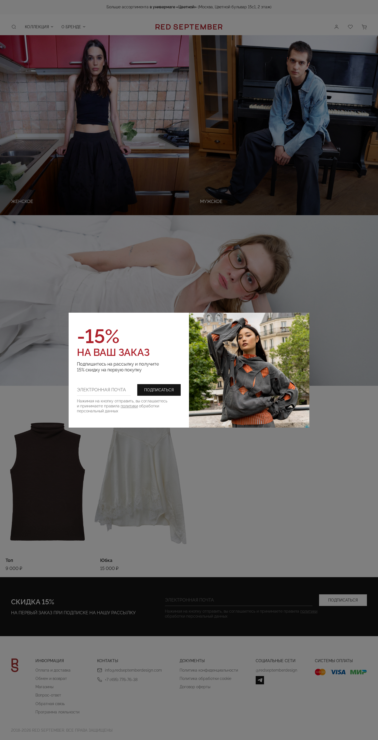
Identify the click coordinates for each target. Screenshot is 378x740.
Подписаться (159, 390)
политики (129, 406)
